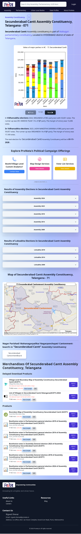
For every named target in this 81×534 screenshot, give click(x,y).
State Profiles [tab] (54, 10)
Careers (8, 504)
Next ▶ (50, 112)
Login (74, 4)
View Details (39, 169)
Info (35, 389)
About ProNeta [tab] (69, 10)
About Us (9, 501)
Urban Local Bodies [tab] (38, 10)
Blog (45, 501)
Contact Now (14, 172)
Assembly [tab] (7, 10)
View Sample (28, 389)
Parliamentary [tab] (21, 10)
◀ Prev (30, 112)
